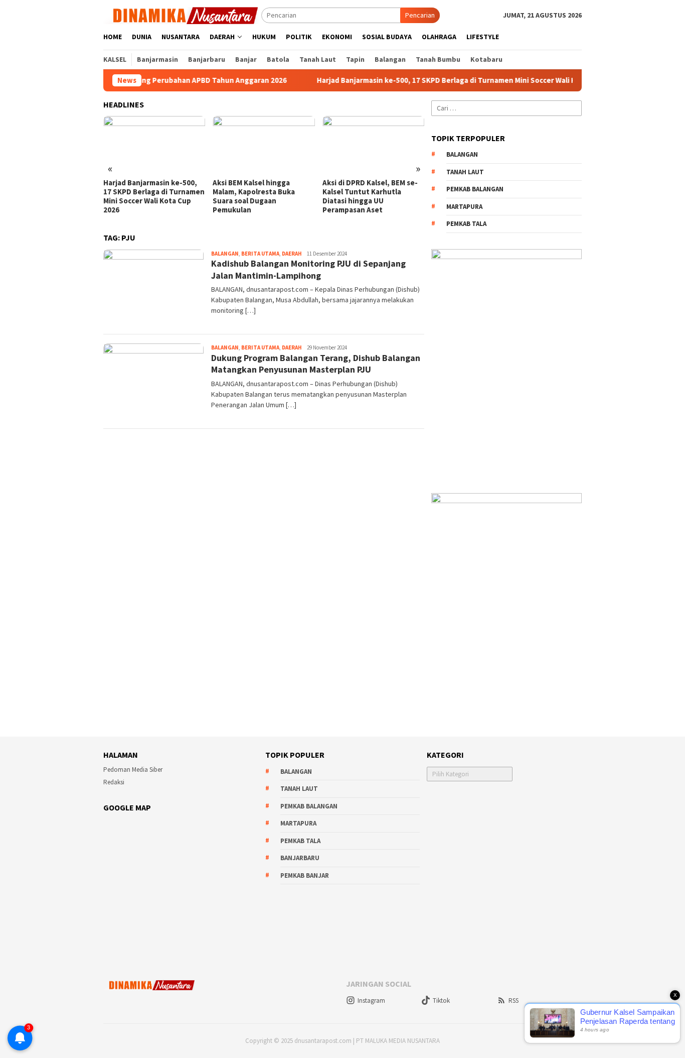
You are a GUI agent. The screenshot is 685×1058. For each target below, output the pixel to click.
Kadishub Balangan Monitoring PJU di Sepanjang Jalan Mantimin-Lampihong (308, 269)
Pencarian (420, 15)
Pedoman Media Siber (132, 769)
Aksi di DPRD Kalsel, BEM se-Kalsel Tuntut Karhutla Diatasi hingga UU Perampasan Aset (370, 196)
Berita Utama (260, 253)
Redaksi (113, 782)
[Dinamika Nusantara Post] (182, 14)
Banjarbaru (299, 858)
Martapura (464, 206)
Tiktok (441, 1000)
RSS (513, 1000)
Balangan (225, 253)
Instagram (371, 1000)
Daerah (292, 253)
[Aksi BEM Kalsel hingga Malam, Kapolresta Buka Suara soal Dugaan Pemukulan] (263, 144)
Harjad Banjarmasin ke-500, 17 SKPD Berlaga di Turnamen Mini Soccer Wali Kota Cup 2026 (446, 80)
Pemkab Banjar (304, 875)
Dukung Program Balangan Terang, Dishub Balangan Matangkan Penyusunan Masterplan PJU (315, 363)
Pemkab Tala (466, 223)
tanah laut (465, 172)
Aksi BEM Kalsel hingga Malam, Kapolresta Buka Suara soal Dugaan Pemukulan (254, 196)
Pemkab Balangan (474, 189)
